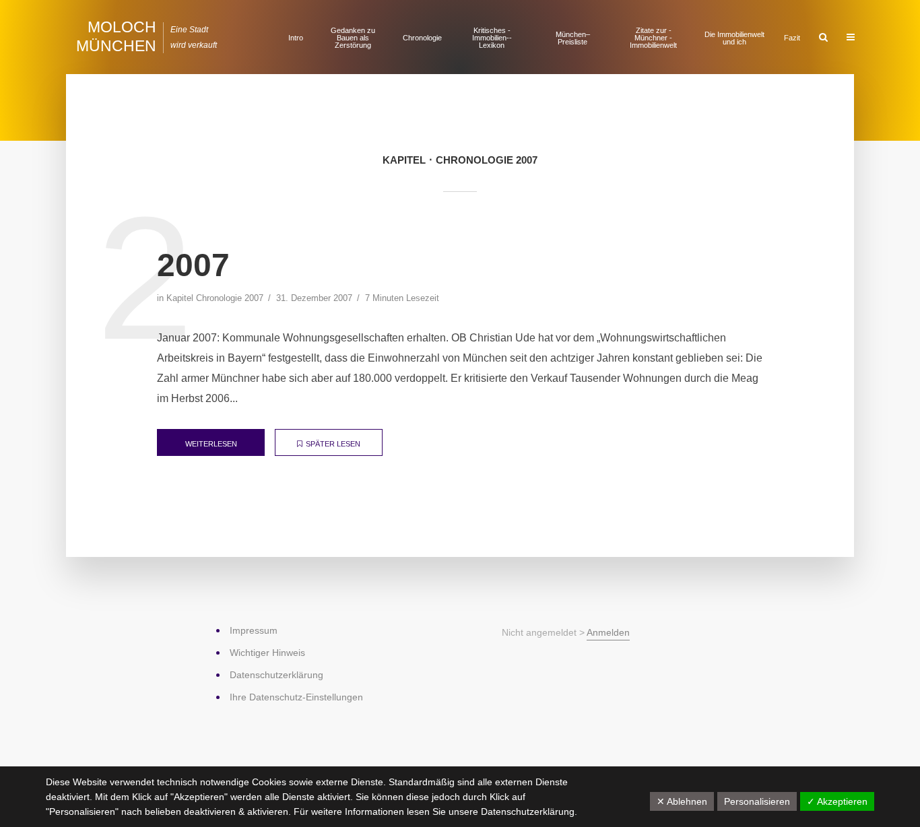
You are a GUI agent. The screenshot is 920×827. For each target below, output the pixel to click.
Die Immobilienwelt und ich (734, 38)
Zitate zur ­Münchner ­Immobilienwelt (653, 37)
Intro (295, 38)
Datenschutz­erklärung (276, 674)
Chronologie (422, 38)
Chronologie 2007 (229, 298)
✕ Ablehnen (682, 801)
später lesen (333, 444)
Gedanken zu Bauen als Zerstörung (353, 37)
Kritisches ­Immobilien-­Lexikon (492, 37)
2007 (193, 265)
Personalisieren (757, 801)
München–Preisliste (573, 38)
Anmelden (608, 632)
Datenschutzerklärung (527, 811)
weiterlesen (211, 444)
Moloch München (116, 36)
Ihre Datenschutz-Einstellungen (296, 697)
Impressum (253, 630)
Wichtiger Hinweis (267, 652)
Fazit (792, 38)
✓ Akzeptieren (837, 801)
